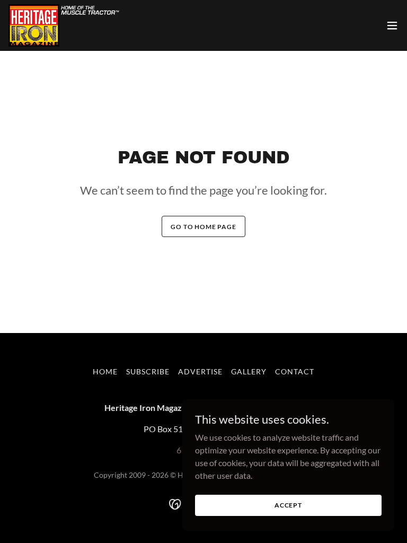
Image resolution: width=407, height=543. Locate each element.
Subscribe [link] (148, 371)
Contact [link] (294, 371)
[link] (64, 25)
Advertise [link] (200, 371)
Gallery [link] (249, 371)
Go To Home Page (203, 227)
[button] (392, 25)
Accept (288, 505)
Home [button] (105, 371)
